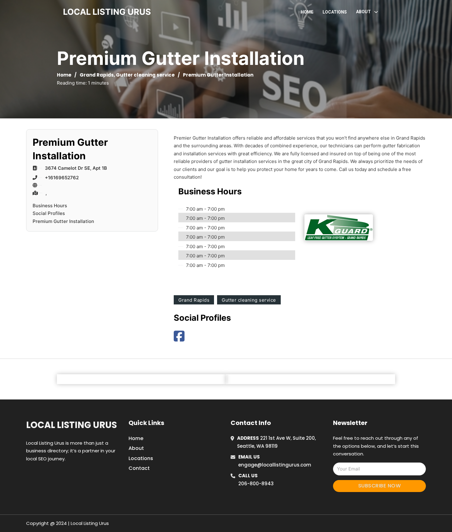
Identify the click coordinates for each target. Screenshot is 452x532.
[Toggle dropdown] (376, 12)
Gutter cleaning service (145, 75)
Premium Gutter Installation (63, 221)
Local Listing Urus (71, 425)
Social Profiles (49, 213)
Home (307, 12)
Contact (139, 468)
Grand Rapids (97, 75)
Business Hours (50, 205)
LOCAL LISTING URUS (107, 12)
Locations (335, 12)
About (136, 448)
